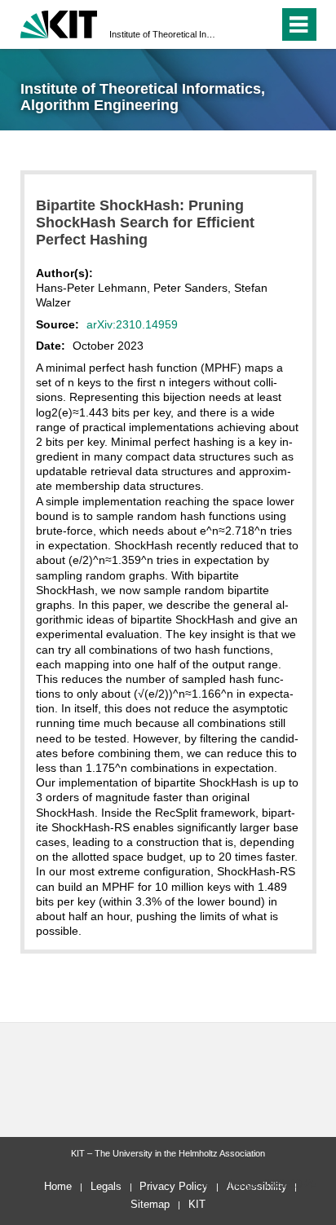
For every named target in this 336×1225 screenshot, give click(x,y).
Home (58, 1186)
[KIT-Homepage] (59, 22)
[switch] (237, 24)
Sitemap (150, 1204)
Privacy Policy (173, 1186)
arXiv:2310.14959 (132, 324)
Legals (106, 1186)
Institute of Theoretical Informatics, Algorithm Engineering (163, 34)
